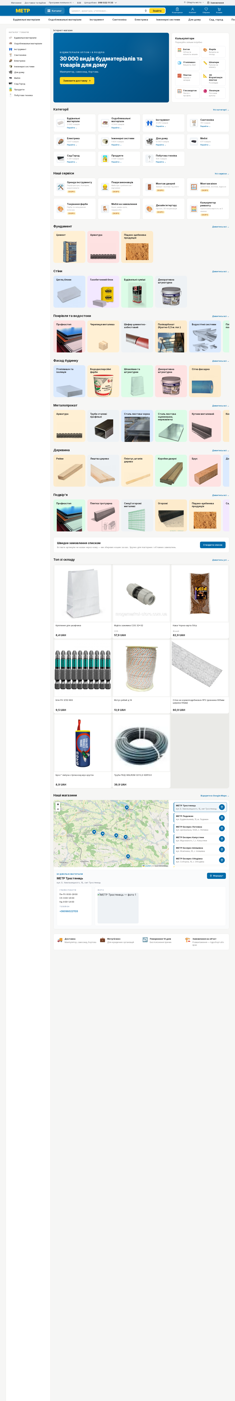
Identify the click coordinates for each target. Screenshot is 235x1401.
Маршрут (218, 875)
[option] (200, 807)
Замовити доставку (75, 80)
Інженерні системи (168, 19)
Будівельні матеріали (26, 19)
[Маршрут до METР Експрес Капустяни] (222, 839)
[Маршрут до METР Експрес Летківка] (222, 828)
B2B (79, 3)
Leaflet (148, 865)
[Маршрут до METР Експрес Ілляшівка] (222, 849)
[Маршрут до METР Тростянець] (222, 807)
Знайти (157, 10)
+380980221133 (68, 911)
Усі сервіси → (222, 173)
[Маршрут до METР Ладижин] (222, 818)
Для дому (194, 19)
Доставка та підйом (35, 3)
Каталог (57, 10)
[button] (125, 837)
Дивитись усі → (220, 560)
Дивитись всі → (220, 226)
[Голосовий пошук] (145, 10)
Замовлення (217, 3)
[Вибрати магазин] (116, 3)
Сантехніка (119, 19)
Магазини (16, 3)
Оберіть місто (194, 2)
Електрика (141, 19)
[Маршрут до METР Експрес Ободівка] (222, 860)
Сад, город (216, 19)
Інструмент (97, 19)
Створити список (212, 545)
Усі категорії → (221, 109)
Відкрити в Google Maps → (215, 795)
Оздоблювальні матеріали (64, 19)
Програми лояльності (60, 3)
